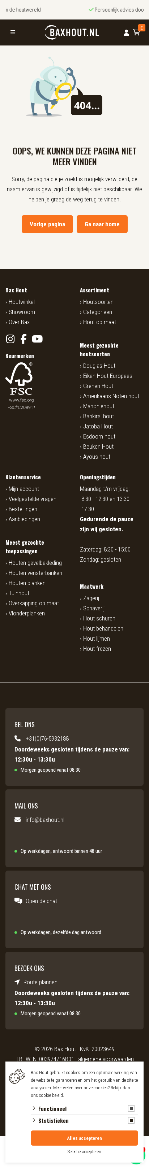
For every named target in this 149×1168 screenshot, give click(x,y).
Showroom (22, 311)
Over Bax (19, 322)
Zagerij (91, 598)
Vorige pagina (47, 224)
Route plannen (41, 982)
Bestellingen (23, 509)
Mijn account (24, 488)
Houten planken (27, 583)
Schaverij (94, 608)
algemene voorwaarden (106, 1059)
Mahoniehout (98, 406)
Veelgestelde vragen (32, 498)
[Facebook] (24, 339)
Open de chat (41, 901)
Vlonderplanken (27, 613)
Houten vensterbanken (35, 572)
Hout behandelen (103, 628)
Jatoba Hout (98, 426)
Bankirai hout (98, 416)
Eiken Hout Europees (107, 375)
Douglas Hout (99, 365)
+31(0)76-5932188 (47, 738)
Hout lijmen (96, 638)
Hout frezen (97, 648)
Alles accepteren (84, 1138)
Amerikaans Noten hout (111, 396)
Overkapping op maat (34, 603)
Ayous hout (96, 456)
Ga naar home (102, 224)
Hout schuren (99, 618)
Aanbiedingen (24, 519)
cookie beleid (51, 1095)
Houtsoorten (98, 301)
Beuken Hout (98, 446)
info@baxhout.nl (45, 819)
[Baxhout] (72, 32)
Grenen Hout (98, 385)
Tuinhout (19, 593)
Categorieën (97, 311)
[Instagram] (10, 339)
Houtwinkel (22, 301)
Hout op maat (99, 322)
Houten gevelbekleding (35, 562)
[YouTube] (37, 339)
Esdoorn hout (99, 436)
